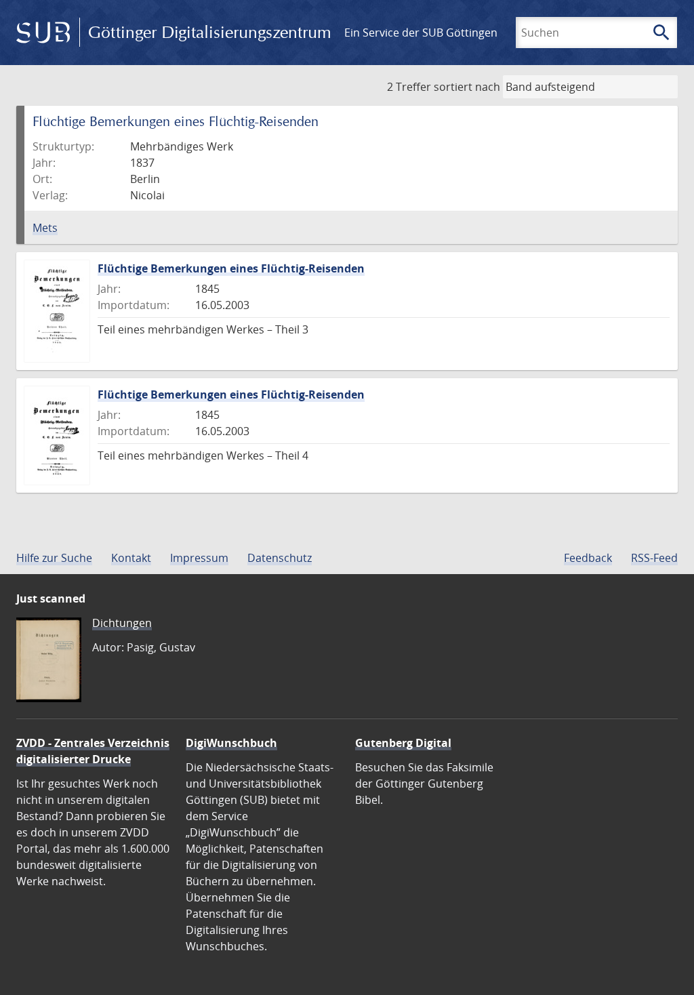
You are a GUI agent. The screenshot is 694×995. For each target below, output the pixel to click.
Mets (45, 227)
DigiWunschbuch (231, 742)
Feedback (588, 557)
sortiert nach (467, 86)
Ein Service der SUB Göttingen (420, 32)
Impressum (199, 557)
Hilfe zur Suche (54, 557)
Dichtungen (122, 622)
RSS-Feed (654, 557)
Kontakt (131, 557)
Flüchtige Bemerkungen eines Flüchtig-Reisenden (231, 268)
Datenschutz (279, 557)
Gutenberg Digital (403, 742)
